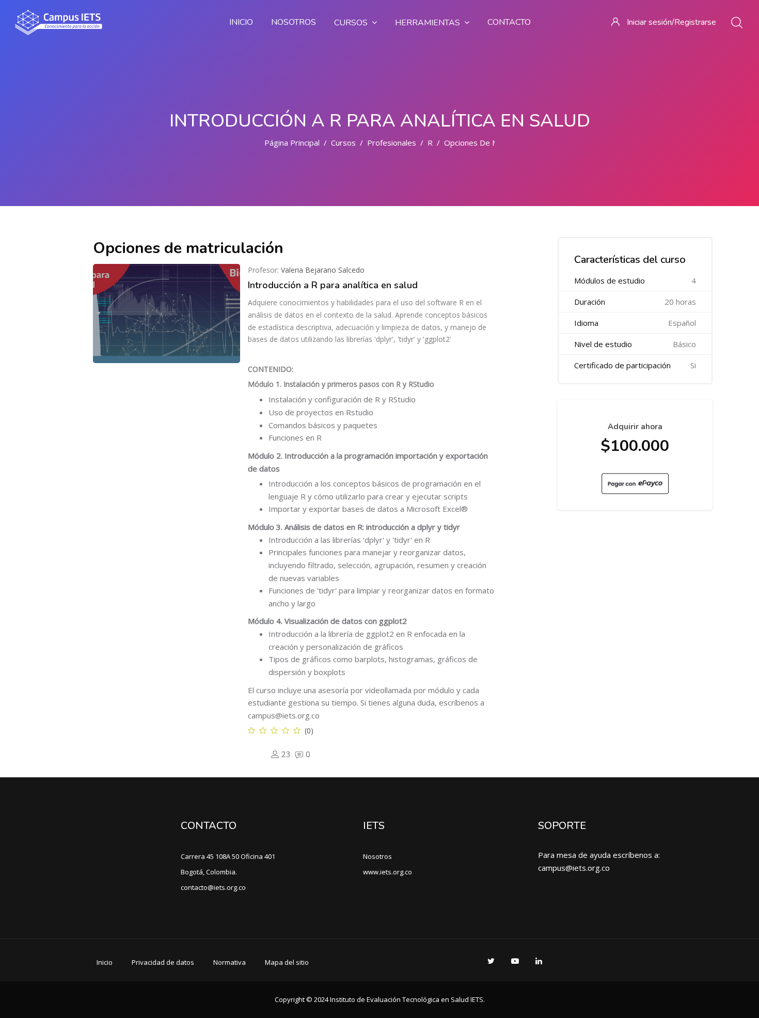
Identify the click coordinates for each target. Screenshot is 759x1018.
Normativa (229, 962)
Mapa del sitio (287, 962)
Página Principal (292, 142)
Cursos (351, 22)
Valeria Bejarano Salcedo (323, 270)
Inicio (241, 22)
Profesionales (391, 142)
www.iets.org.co (387, 871)
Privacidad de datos (163, 962)
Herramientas (427, 22)
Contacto (509, 22)
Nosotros (293, 22)
